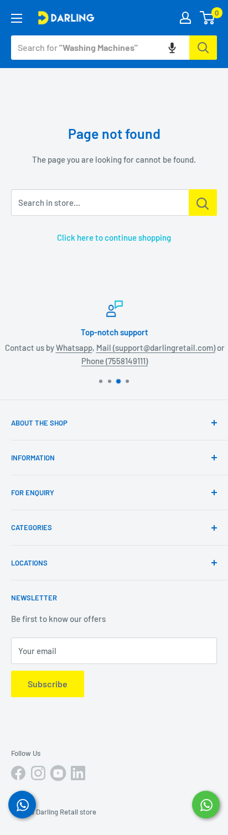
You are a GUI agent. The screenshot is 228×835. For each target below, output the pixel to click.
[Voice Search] (172, 48)
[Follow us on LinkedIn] (78, 773)
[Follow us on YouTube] (58, 773)
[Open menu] (16, 18)
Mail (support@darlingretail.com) (155, 347)
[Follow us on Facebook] (18, 773)
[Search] (203, 47)
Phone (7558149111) (114, 361)
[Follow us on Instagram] (38, 773)
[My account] (185, 18)
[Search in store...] (203, 202)
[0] (208, 17)
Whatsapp (73, 347)
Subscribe (48, 683)
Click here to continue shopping (114, 237)
